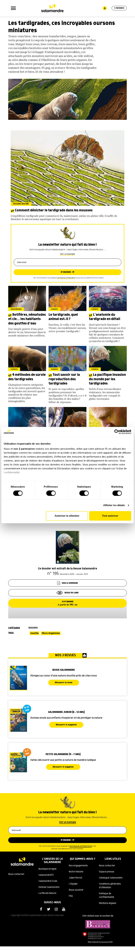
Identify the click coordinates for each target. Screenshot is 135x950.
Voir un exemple (67, 254)
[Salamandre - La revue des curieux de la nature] (52, 8)
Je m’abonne (67, 603)
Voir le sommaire (70, 583)
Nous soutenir (76, 890)
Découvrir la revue (63, 682)
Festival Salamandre (49, 887)
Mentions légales (107, 903)
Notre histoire (76, 871)
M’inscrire (66, 272)
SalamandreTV (46, 875)
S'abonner (119, 8)
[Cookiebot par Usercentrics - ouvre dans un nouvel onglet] (116, 431)
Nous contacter (16, 874)
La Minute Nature (47, 893)
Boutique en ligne (47, 869)
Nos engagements (78, 865)
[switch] (51, 493)
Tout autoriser (110, 515)
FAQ (71, 896)
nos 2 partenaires (24, 448)
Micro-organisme (51, 633)
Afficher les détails (114, 505)
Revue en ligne (72, 593)
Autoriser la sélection (67, 515)
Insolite (34, 633)
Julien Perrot (75, 877)
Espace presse (106, 871)
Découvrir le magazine (66, 725)
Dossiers (33, 628)
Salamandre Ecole (48, 881)
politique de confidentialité (66, 278)
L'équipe (73, 884)
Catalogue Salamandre (110, 877)
